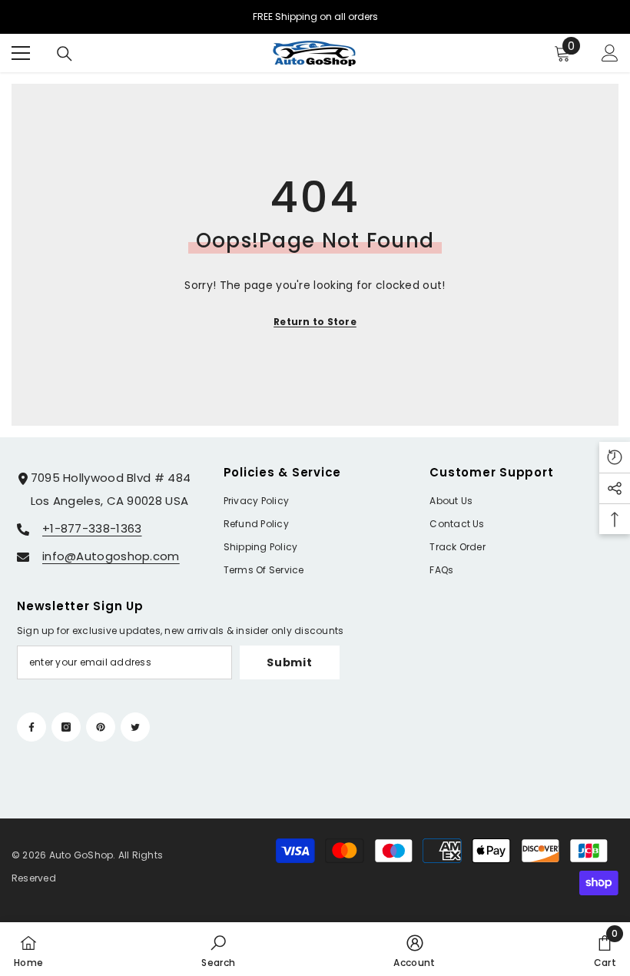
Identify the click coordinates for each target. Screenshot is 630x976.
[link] (218, 949)
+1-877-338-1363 (92, 528)
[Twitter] (135, 727)
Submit (289, 662)
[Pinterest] (100, 727)
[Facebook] (31, 727)
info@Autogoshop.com (111, 556)
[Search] (64, 54)
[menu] (21, 53)
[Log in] (610, 53)
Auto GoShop (81, 854)
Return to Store (315, 321)
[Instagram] (66, 727)
